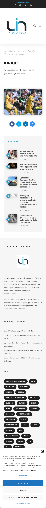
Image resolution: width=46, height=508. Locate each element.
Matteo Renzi (12, 436)
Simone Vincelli (28, 70)
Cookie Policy (19, 503)
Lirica (35, 425)
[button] (42, 451)
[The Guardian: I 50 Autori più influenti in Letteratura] (12, 166)
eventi (33, 403)
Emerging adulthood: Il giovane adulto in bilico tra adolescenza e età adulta (28, 201)
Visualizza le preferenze (23, 497)
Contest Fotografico (15, 397)
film (8, 408)
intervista (10, 419)
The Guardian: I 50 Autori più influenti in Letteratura (28, 166)
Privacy (27, 503)
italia (23, 419)
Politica (18, 447)
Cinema (21, 392)
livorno (9, 430)
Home (6, 51)
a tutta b (10, 386)
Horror (9, 414)
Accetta (23, 483)
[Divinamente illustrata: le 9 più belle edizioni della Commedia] (12, 218)
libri (25, 425)
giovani (34, 408)
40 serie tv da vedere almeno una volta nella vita (28, 153)
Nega (23, 490)
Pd (30, 441)
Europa (22, 403)
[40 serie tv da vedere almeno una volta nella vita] (12, 154)
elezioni (9, 403)
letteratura (11, 425)
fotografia (20, 408)
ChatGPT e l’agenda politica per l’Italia (18, 331)
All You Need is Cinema (15, 381)
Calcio (9, 392)
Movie (26, 436)
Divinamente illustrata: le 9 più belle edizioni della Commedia (28, 218)
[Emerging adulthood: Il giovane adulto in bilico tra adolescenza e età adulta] (12, 195)
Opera (20, 441)
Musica (9, 441)
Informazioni (24, 414)
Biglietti (24, 386)
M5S (20, 430)
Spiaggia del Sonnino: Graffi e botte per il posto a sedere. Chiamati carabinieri (28, 182)
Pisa (7, 447)
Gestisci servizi (22, 475)
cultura (34, 397)
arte (33, 381)
